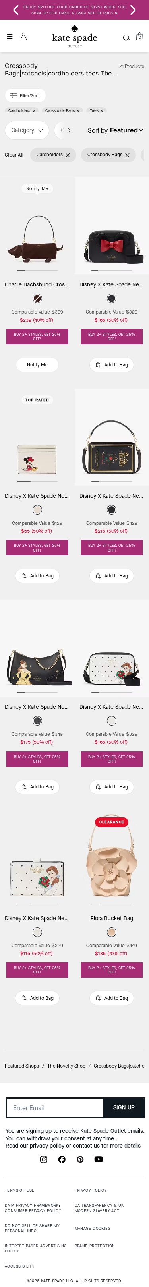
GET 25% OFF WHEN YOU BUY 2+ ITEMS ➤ (74, 10)
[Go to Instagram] (43, 1162)
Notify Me (37, 189)
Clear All (14, 155)
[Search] (127, 37)
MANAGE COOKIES (93, 1228)
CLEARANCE (111, 821)
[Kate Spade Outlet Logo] (74, 36)
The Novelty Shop (66, 1066)
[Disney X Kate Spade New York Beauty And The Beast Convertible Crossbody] (37, 648)
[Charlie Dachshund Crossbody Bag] (37, 225)
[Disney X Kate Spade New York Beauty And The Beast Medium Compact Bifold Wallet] (37, 859)
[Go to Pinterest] (80, 1162)
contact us (87, 1146)
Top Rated (37, 400)
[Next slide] (133, 10)
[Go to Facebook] (62, 1162)
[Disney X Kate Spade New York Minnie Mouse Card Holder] (37, 437)
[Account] (24, 36)
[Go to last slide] (16, 10)
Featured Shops (22, 1066)
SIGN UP (124, 1107)
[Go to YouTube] (98, 1162)
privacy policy (48, 1146)
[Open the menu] (9, 36)
